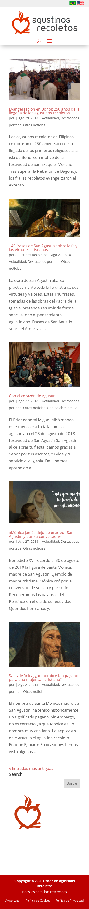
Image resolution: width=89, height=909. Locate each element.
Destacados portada (44, 261)
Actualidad (50, 118)
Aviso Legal (12, 901)
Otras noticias (34, 125)
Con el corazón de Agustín (32, 395)
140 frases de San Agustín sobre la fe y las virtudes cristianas (43, 247)
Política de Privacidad (70, 901)
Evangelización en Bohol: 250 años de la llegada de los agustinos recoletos (44, 111)
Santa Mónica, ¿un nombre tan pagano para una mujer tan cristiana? (43, 677)
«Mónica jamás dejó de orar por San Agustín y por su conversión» (41, 534)
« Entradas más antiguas (31, 768)
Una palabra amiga (62, 408)
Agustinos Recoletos (31, 255)
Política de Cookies (38, 901)
